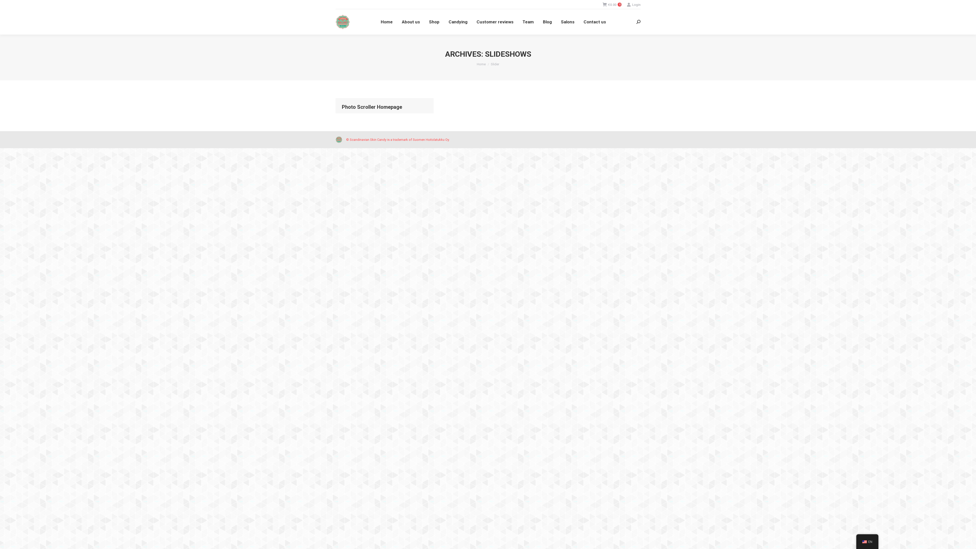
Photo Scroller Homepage (372, 107)
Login (636, 5)
